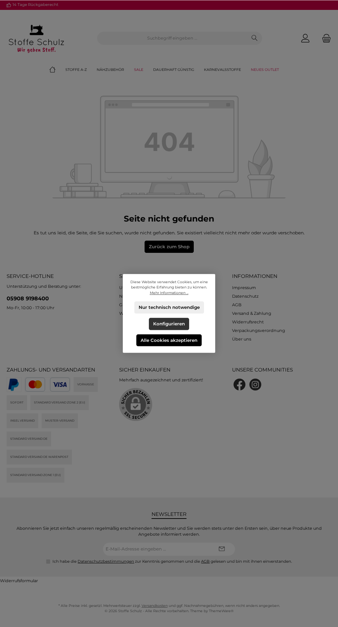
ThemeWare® (221, 611)
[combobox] (172, 38)
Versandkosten (155, 606)
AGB (237, 304)
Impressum (244, 287)
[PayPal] (14, 384)
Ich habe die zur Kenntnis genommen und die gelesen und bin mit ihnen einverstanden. (172, 561)
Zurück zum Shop (169, 246)
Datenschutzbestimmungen (106, 561)
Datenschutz (245, 296)
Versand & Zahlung (251, 313)
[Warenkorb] (324, 38)
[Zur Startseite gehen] (36, 38)
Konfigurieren (169, 323)
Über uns (241, 339)
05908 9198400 (28, 298)
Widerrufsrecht (248, 321)
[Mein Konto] (305, 38)
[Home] (57, 70)
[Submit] (222, 549)
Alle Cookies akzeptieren (169, 340)
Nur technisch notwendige (169, 307)
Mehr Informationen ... (169, 293)
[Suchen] (254, 38)
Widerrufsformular (19, 580)
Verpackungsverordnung (258, 330)
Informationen (254, 276)
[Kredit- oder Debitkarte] (47, 384)
